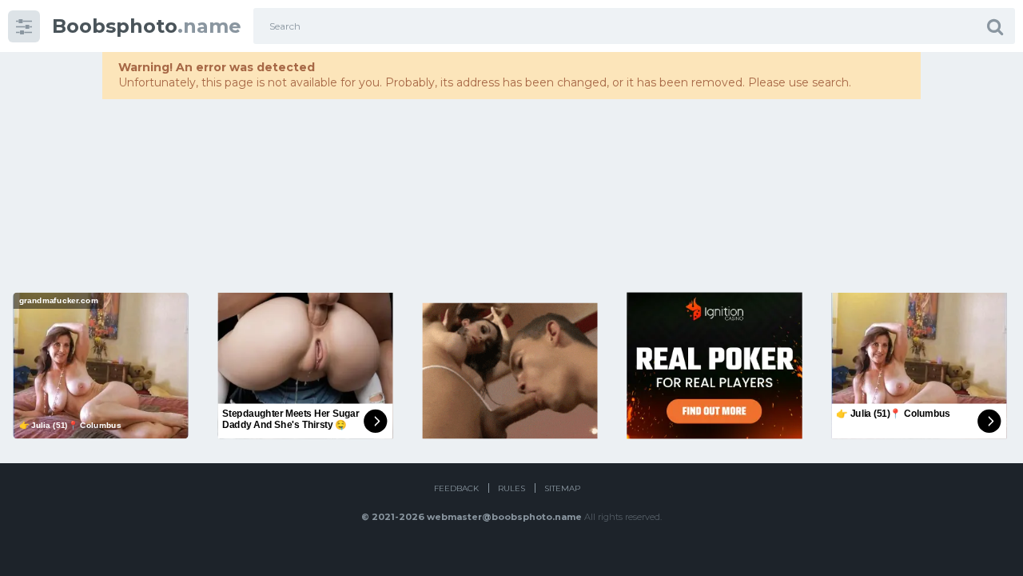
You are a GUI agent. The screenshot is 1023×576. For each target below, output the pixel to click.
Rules (511, 488)
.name (146, 26)
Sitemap (562, 488)
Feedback (456, 488)
